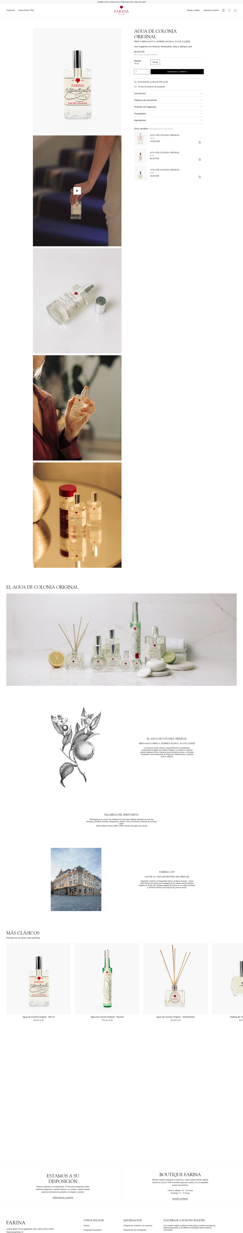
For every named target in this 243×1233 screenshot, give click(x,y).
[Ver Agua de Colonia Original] (77, 190)
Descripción (140, 93)
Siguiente (239, 978)
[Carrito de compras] (235, 10)
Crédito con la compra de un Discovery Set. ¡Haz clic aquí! (121, 2)
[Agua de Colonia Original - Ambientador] (175, 978)
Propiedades (140, 113)
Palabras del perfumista (145, 100)
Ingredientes (140, 120)
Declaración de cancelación (135, 1230)
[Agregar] (200, 142)
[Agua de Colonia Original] (140, 138)
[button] (10, 10)
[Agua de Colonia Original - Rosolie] (107, 978)
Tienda (86, 1225)
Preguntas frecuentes (93, 1230)
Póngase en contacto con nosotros (138, 1225)
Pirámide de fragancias (145, 107)
